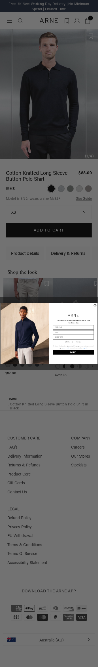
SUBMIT (73, 352)
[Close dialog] (95, 305)
